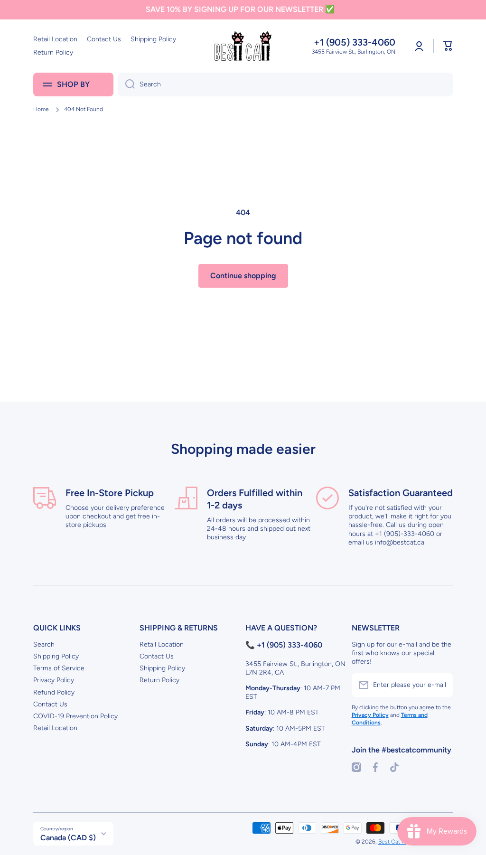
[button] (448, 46)
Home (41, 109)
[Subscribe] (441, 685)
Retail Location (55, 728)
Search (44, 644)
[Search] (126, 84)
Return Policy (159, 680)
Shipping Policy (56, 656)
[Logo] (243, 46)
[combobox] (285, 84)
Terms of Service (58, 668)
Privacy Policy (53, 680)
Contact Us (50, 704)
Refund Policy (54, 692)
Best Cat (390, 841)
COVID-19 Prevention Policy (75, 716)
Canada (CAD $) (68, 837)
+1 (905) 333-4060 (354, 42)
